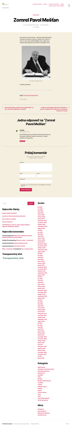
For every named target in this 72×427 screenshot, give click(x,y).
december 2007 (42, 346)
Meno (21, 173)
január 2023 (41, 288)
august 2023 (41, 275)
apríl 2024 (40, 259)
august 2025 (41, 228)
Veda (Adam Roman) (43, 398)
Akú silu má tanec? (7, 222)
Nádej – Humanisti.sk (8, 249)
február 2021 (41, 333)
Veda (39, 396)
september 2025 (42, 226)
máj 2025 (40, 234)
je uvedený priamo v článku (33, 24)
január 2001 (41, 358)
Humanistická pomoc (43, 371)
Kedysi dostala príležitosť (9, 213)
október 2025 (41, 224)
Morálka (40, 379)
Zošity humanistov (43, 400)
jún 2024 (40, 255)
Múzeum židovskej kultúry (30, 95)
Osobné (40, 384)
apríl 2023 (40, 282)
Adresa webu (22, 179)
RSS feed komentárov (44, 413)
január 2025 (41, 242)
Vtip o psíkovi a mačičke (9, 219)
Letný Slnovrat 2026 (19, 246)
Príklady (40, 388)
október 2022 (41, 294)
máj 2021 (40, 327)
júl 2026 (40, 207)
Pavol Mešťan (24, 99)
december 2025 (42, 220)
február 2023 (41, 286)
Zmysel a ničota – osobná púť (25, 240)
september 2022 (42, 296)
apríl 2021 (40, 329)
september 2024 (42, 249)
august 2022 (41, 298)
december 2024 (42, 244)
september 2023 (42, 273)
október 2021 (41, 317)
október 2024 (41, 247)
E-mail (38, 173)
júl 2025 (40, 230)
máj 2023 (40, 280)
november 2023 (42, 269)
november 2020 (42, 338)
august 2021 (41, 321)
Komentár (22, 162)
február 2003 (41, 350)
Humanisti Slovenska (37, 4)
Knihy (39, 377)
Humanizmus (36, 14)
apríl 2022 (40, 306)
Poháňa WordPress (34, 423)
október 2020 (41, 340)
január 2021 (41, 335)
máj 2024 (40, 257)
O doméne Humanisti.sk (53, 4)
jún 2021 (40, 325)
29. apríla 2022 (45, 24)
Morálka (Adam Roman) (44, 380)
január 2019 (41, 342)
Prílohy (40, 390)
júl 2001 (40, 356)
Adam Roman (41, 367)
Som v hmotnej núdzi (27, 249)
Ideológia (40, 375)
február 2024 (41, 263)
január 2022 (41, 311)
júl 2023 (40, 277)
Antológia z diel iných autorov (46, 369)
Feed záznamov (42, 411)
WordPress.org (42, 415)
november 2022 (42, 292)
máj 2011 (40, 344)
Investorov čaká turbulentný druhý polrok (13, 216)
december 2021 (42, 313)
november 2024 (42, 246)
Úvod (39, 394)
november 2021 (42, 315)
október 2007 (41, 348)
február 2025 (41, 240)
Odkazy (62, 4)
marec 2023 (41, 284)
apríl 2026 (40, 213)
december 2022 (42, 290)
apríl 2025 (40, 236)
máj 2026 (40, 211)
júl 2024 (40, 253)
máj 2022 (40, 304)
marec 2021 (41, 331)
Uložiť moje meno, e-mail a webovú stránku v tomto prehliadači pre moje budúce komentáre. (36, 185)
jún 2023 (40, 278)
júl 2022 (40, 300)
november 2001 (42, 354)
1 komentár (36, 27)
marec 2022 (41, 308)
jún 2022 (40, 302)
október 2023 (41, 271)
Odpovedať (22, 141)
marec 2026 (41, 215)
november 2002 (42, 352)
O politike (40, 382)
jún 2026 (40, 209)
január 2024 (41, 265)
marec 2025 (41, 238)
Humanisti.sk (9, 423)
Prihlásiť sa (41, 409)
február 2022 (41, 309)
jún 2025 (40, 232)
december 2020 (42, 337)
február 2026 (41, 217)
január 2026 (41, 218)
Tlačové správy (42, 392)
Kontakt (45, 4)
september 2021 (42, 319)
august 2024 (41, 251)
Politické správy (42, 386)
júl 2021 (40, 323)
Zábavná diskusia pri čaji (20, 243)
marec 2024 (41, 261)
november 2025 (42, 222)
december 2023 (42, 267)
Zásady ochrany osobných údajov (56, 5)
